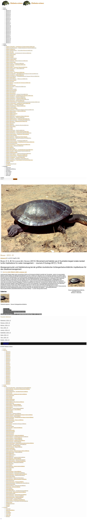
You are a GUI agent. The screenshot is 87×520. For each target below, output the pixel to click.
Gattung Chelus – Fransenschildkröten (15, 63)
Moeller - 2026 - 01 (5, 340)
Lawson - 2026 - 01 (5, 330)
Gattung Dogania (10, 81)
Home (4, 8)
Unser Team (8, 172)
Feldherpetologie (7, 310)
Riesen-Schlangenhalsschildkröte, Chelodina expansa (14, 311)
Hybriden (8, 162)
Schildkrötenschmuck (11, 163)
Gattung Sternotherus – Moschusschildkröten (16, 154)
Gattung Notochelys (10, 126)
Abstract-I (8, 20)
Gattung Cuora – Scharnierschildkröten (15, 72)
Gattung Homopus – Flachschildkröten (15, 100)
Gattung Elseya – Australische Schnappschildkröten (18, 82)
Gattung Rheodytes (10, 148)
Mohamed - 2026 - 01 (6, 320)
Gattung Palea (9, 129)
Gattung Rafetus (10, 147)
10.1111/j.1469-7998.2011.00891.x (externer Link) (15, 272)
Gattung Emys (9, 87)
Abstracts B (3, 258)
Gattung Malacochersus (11, 113)
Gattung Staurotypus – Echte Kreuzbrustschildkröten (18, 153)
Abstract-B (8, 11)
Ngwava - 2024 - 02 (5, 323)
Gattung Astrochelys (11, 54)
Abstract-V (8, 37)
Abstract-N (8, 27)
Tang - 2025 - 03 (4, 337)
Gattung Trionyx (9, 161)
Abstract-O (8, 28)
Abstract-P (8, 29)
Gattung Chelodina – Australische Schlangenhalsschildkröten (20, 46)
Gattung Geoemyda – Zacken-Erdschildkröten (17, 94)
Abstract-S (8, 33)
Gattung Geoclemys (10, 93)
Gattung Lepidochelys (11, 107)
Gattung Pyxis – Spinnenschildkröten (14, 145)
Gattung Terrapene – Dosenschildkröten (15, 157)
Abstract (5, 9)
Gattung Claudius (10, 69)
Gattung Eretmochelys (11, 89)
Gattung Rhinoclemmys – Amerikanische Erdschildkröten (19, 149)
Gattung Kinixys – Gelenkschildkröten (15, 104)
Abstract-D (8, 14)
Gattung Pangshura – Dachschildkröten (15, 130)
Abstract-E (8, 15)
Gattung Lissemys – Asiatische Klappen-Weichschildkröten (20, 109)
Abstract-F (8, 17)
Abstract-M (8, 26)
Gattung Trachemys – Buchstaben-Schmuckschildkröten (19, 160)
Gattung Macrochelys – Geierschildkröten (16, 111)
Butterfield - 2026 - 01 (6, 332)
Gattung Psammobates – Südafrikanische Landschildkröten (20, 142)
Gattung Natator (10, 124)
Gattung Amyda (9, 51)
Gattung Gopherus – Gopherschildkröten (15, 96)
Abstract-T (8, 35)
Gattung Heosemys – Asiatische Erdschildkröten (17, 99)
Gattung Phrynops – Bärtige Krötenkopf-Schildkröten (18, 138)
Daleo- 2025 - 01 (4, 335)
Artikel (4, 44)
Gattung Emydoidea (10, 85)
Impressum (8, 167)
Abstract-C (8, 13)
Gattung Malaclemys (11, 112)
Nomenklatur (9, 171)
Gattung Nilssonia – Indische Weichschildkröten (17, 125)
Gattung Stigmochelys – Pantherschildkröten (16, 156)
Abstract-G (8, 18)
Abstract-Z (8, 42)
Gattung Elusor (9, 84)
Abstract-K (8, 23)
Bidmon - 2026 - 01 (5, 325)
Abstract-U (8, 36)
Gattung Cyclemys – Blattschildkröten (15, 75)
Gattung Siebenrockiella (11, 152)
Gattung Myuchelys (10, 122)
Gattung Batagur (10, 55)
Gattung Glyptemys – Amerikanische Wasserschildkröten (19, 95)
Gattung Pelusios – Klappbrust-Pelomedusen (16, 136)
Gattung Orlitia (9, 127)
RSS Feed (8, 175)
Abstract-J (8, 22)
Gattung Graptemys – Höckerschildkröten (16, 98)
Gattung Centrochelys (11, 59)
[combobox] (7, 179)
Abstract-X (8, 40)
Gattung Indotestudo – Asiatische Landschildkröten (18, 103)
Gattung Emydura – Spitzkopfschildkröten (16, 86)
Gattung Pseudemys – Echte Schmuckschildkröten (18, 144)
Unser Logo (8, 174)
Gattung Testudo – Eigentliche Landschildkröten (17, 158)
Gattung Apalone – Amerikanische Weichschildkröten (18, 53)
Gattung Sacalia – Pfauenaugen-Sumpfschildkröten (18, 151)
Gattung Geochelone (11, 91)
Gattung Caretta (10, 57)
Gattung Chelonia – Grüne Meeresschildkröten (17, 60)
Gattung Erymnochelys (11, 90)
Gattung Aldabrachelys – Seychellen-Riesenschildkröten (19, 50)
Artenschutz (6, 309)
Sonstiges (8, 165)
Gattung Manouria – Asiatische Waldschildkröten (17, 116)
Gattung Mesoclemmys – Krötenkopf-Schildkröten (18, 120)
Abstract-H (8, 19)
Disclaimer (8, 170)
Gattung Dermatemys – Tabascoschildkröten (16, 78)
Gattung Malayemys (10, 115)
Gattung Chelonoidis (10, 62)
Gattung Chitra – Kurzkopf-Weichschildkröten (16, 67)
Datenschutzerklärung (11, 169)
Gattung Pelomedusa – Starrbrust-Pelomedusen (17, 134)
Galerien (5, 45)
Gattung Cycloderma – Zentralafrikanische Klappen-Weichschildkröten (22, 76)
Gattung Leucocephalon (11, 108)
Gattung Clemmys (10, 71)
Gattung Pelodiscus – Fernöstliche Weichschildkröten (18, 133)
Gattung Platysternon (11, 139)
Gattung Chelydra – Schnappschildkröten (15, 64)
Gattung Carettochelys (11, 58)
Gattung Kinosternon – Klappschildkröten (15, 105)
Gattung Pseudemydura (11, 143)
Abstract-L (8, 24)
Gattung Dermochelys (11, 80)
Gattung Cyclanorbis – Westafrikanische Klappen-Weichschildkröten (22, 73)
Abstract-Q (8, 31)
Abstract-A (8, 10)
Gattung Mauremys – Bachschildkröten (15, 117)
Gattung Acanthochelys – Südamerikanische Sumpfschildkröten (21, 48)
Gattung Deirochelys (11, 77)
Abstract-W (8, 38)
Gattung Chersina (10, 66)
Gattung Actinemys (10, 49)
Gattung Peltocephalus (11, 135)
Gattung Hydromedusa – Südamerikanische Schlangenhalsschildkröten (23, 102)
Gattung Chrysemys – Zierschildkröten (15, 68)
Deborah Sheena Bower (8, 313)
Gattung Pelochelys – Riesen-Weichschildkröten (17, 131)
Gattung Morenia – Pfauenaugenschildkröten (16, 121)
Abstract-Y (8, 41)
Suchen (2, 177)
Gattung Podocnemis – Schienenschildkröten (16, 140)
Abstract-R (8, 32)
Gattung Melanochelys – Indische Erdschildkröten (17, 118)
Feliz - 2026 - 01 (4, 327)
